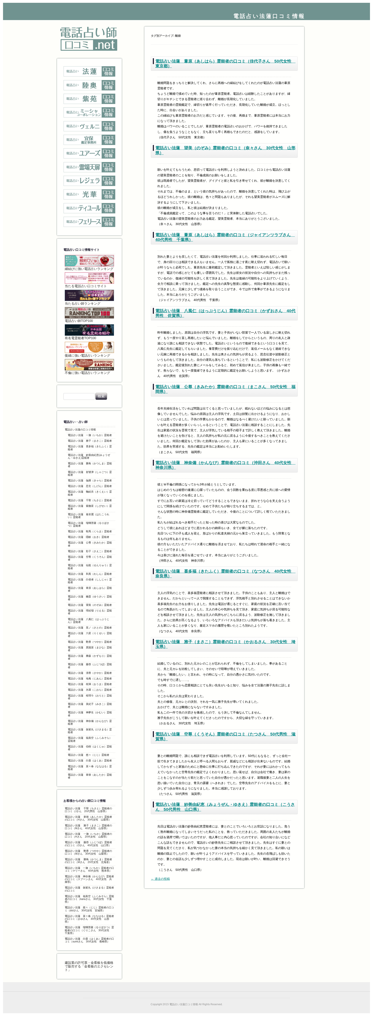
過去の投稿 (160, 879)
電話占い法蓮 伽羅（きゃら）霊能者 (90, 480)
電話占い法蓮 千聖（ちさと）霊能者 (90, 500)
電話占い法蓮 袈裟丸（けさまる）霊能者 (90, 731)
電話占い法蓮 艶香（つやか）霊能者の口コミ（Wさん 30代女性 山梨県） (88, 852)
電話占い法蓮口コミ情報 (269, 16)
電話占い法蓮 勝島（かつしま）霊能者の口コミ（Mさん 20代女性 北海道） (88, 861)
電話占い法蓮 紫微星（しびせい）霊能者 (90, 507)
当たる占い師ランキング (82, 303)
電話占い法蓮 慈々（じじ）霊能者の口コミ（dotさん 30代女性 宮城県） (89, 909)
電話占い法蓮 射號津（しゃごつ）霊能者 (90, 473)
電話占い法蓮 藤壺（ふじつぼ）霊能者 (90, 666)
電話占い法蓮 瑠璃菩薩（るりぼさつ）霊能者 (88, 524)
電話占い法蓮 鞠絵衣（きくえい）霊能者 (90, 493)
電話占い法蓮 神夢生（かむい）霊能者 (90, 714)
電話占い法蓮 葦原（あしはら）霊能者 (90, 589)
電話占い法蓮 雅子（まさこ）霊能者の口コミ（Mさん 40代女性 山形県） (88, 827)
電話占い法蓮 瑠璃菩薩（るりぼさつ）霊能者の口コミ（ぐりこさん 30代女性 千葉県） (89, 930)
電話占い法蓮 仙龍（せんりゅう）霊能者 (90, 567)
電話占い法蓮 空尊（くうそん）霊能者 (90, 558)
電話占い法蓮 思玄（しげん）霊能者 (90, 486)
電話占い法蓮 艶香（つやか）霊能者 (90, 641)
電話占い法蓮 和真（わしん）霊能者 (90, 573)
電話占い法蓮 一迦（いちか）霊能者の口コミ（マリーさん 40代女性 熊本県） (89, 869)
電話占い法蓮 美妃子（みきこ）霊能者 (90, 705)
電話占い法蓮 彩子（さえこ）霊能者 (90, 551)
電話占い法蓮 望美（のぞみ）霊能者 (90, 604)
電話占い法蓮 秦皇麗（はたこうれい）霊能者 (88, 516)
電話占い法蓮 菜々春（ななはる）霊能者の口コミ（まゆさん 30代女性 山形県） (89, 919)
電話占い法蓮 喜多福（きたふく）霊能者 (90, 448)
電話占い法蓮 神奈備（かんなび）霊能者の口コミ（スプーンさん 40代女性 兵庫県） (89, 879)
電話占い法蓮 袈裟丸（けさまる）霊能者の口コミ (89, 889)
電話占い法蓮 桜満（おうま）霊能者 (90, 684)
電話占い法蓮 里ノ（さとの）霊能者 (90, 627)
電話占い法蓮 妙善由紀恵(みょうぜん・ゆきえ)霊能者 (89, 456)
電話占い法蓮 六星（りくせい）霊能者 (90, 635)
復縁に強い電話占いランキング (87, 355)
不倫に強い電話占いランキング (87, 373)
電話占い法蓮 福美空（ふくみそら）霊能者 (90, 739)
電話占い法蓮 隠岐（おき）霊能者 (88, 537)
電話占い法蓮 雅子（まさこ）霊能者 (90, 440)
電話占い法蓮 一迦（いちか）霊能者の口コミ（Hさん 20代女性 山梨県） (88, 835)
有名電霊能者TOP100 (80, 338)
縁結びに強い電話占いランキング (89, 269)
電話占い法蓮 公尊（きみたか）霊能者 (90, 544)
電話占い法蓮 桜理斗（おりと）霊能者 (90, 697)
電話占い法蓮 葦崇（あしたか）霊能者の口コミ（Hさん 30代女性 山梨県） (88, 818)
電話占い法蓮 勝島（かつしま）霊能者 (90, 465)
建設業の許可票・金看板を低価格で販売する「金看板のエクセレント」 (89, 966)
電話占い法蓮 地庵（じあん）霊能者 (90, 678)
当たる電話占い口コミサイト (86, 286)
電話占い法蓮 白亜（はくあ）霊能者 (90, 760)
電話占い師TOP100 (79, 321)
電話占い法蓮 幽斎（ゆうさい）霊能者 (90, 598)
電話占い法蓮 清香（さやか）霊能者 (90, 672)
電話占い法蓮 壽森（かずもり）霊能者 (90, 657)
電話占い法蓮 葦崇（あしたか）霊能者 (90, 776)
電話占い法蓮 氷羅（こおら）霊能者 (90, 689)
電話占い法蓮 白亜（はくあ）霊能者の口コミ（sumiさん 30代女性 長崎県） (89, 940)
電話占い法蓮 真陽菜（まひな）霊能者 (90, 649)
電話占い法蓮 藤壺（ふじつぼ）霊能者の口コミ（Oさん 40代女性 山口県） (88, 844)
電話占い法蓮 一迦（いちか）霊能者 (90, 435)
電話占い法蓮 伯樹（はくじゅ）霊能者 (90, 748)
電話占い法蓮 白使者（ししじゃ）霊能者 (90, 581)
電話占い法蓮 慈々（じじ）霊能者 (88, 754)
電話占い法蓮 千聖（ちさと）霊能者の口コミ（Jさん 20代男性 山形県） (88, 810)
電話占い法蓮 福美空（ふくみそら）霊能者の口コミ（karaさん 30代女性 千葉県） (89, 899)
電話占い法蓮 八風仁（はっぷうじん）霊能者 (88, 621)
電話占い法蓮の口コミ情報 (80, 429)
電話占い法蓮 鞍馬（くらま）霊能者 (90, 531)
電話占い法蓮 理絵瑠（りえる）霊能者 (90, 612)
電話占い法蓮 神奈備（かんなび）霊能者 (90, 722)
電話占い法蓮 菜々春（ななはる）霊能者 (90, 768)
